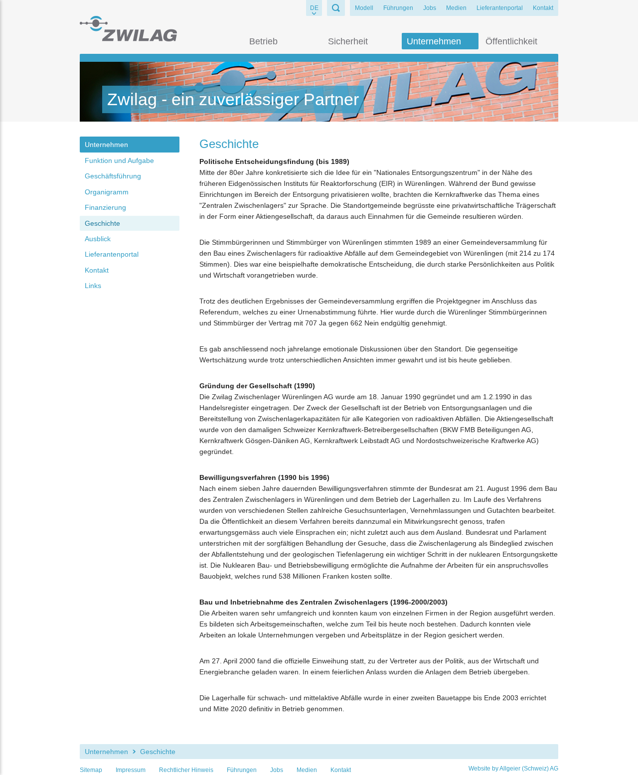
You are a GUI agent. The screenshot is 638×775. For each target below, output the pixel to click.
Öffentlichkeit (511, 41)
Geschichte (102, 223)
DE (314, 7)
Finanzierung (105, 207)
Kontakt (543, 7)
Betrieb (263, 41)
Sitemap (91, 770)
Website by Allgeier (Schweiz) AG (513, 768)
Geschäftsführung (113, 176)
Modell (364, 7)
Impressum (131, 770)
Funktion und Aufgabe (119, 160)
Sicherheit (348, 41)
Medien (456, 7)
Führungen (398, 7)
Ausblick (98, 239)
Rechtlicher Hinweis (186, 770)
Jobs (429, 7)
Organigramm (107, 192)
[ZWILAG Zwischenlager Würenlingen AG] (128, 28)
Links (93, 286)
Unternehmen (434, 41)
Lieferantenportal (500, 7)
